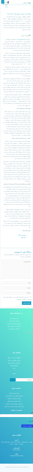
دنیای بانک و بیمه (21, 39)
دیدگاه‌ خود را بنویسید (26, 14)
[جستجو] (12, 379)
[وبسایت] (16, 293)
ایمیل (32, 412)
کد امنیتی (31, 421)
